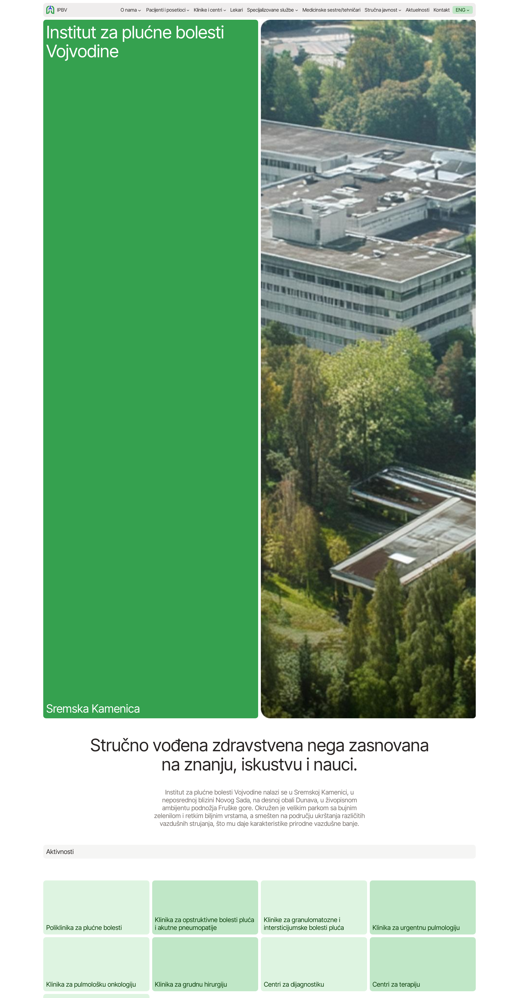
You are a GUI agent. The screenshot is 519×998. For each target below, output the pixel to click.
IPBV (62, 10)
